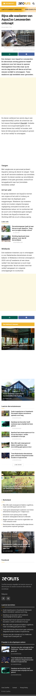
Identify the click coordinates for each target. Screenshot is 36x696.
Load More (18, 464)
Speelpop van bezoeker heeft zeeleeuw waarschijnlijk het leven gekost (22, 424)
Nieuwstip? (9, 3)
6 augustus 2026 (8, 490)
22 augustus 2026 (16, 439)
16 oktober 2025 (8, 551)
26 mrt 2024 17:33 (7, 27)
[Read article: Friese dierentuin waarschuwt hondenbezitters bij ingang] (18, 390)
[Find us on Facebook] (3, 598)
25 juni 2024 (16, 232)
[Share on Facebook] (26, 54)
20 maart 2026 (8, 398)
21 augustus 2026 (16, 460)
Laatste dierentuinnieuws (12, 9)
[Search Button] (33, 3)
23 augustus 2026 (16, 418)
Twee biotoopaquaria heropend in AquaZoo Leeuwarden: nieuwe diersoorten (18, 344)
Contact (14, 687)
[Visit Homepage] (24, 3)
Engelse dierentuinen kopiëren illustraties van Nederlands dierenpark (17, 487)
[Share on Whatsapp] (10, 54)
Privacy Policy (24, 687)
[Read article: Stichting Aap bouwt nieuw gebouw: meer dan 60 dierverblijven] (6, 238)
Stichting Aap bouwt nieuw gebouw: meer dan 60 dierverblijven (20, 238)
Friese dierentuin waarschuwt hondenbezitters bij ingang (13, 395)
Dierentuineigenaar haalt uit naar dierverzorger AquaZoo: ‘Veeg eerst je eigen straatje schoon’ (23, 228)
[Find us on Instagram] (8, 598)
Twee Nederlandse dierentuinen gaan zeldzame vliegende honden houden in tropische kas (22, 455)
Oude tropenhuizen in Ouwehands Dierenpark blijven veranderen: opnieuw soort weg (22, 413)
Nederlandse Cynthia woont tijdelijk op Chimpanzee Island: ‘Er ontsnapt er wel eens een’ (16, 546)
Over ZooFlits (30, 9)
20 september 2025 (18, 242)
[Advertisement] (18, 96)
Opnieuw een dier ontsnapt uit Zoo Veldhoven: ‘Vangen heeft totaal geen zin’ (22, 649)
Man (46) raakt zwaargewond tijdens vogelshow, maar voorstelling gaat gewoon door (21, 445)
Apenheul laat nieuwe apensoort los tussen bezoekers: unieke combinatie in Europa (22, 434)
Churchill (23, 123)
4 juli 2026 (7, 347)
